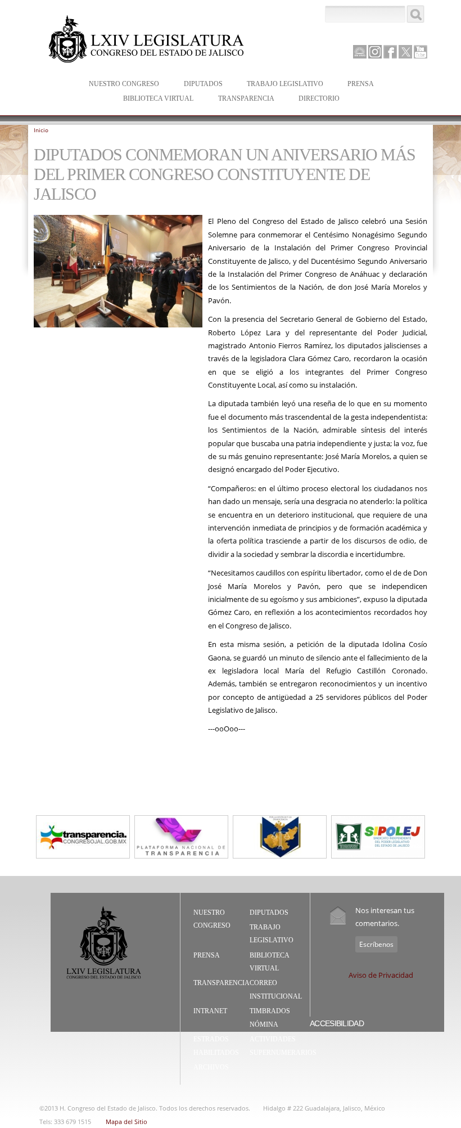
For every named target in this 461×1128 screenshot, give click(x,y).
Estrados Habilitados (216, 1046)
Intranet (210, 1011)
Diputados (198, 84)
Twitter (405, 52)
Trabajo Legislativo (279, 84)
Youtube (420, 52)
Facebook (390, 52)
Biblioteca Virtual (152, 99)
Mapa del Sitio (126, 1121)
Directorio (319, 98)
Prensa (355, 84)
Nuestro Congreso (118, 84)
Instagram (375, 52)
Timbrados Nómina (270, 1017)
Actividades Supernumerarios (283, 1046)
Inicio (41, 130)
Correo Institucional (276, 989)
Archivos (211, 1067)
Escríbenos (376, 944)
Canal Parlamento (360, 52)
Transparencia (246, 98)
